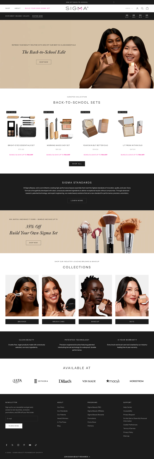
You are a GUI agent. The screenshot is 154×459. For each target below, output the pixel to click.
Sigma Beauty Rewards (96, 415)
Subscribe (14, 426)
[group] (77, 54)
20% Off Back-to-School (77, 2)
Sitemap (126, 436)
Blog (58, 426)
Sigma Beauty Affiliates (96, 411)
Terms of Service (129, 428)
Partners (91, 426)
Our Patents (61, 415)
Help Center (127, 407)
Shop (7, 8)
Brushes (22, 321)
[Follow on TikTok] (36, 445)
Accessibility (127, 411)
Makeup (95, 321)
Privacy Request (129, 415)
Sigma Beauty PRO (94, 407)
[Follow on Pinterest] (24, 445)
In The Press (61, 422)
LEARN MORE (77, 200)
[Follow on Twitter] (12, 445)
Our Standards (62, 411)
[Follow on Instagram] (18, 445)
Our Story (60, 407)
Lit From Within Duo (133, 145)
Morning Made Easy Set (58, 145)
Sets (132, 321)
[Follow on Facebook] (6, 445)
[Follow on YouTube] (30, 445)
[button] (77, 456)
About (18, 8)
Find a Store (92, 422)
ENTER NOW (37, 16)
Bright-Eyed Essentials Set (21, 145)
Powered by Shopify (34, 452)
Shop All (77, 164)
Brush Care (59, 321)
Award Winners (62, 418)
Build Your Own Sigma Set (37, 8)
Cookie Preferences (130, 425)
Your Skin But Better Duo (95, 145)
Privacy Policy (128, 432)
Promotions (92, 418)
